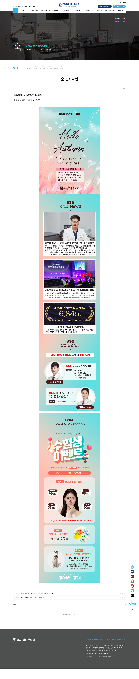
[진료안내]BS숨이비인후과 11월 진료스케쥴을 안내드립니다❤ (37, 593)
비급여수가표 (121, 639)
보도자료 (55, 68)
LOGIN (119, 2)
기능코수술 (67, 10)
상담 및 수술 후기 (109, 10)
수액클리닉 (99, 10)
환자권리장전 (110, 639)
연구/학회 (42, 68)
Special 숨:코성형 (45, 10)
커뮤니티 (120, 10)
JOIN (124, 2)
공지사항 (28, 68)
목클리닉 (88, 10)
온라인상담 (36, 68)
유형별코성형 (55, 10)
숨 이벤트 (49, 68)
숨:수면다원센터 (34, 10)
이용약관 (88, 639)
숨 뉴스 (62, 68)
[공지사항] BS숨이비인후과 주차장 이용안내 (32, 597)
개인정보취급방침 (99, 639)
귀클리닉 (77, 10)
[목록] (124, 88)
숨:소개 (23, 10)
